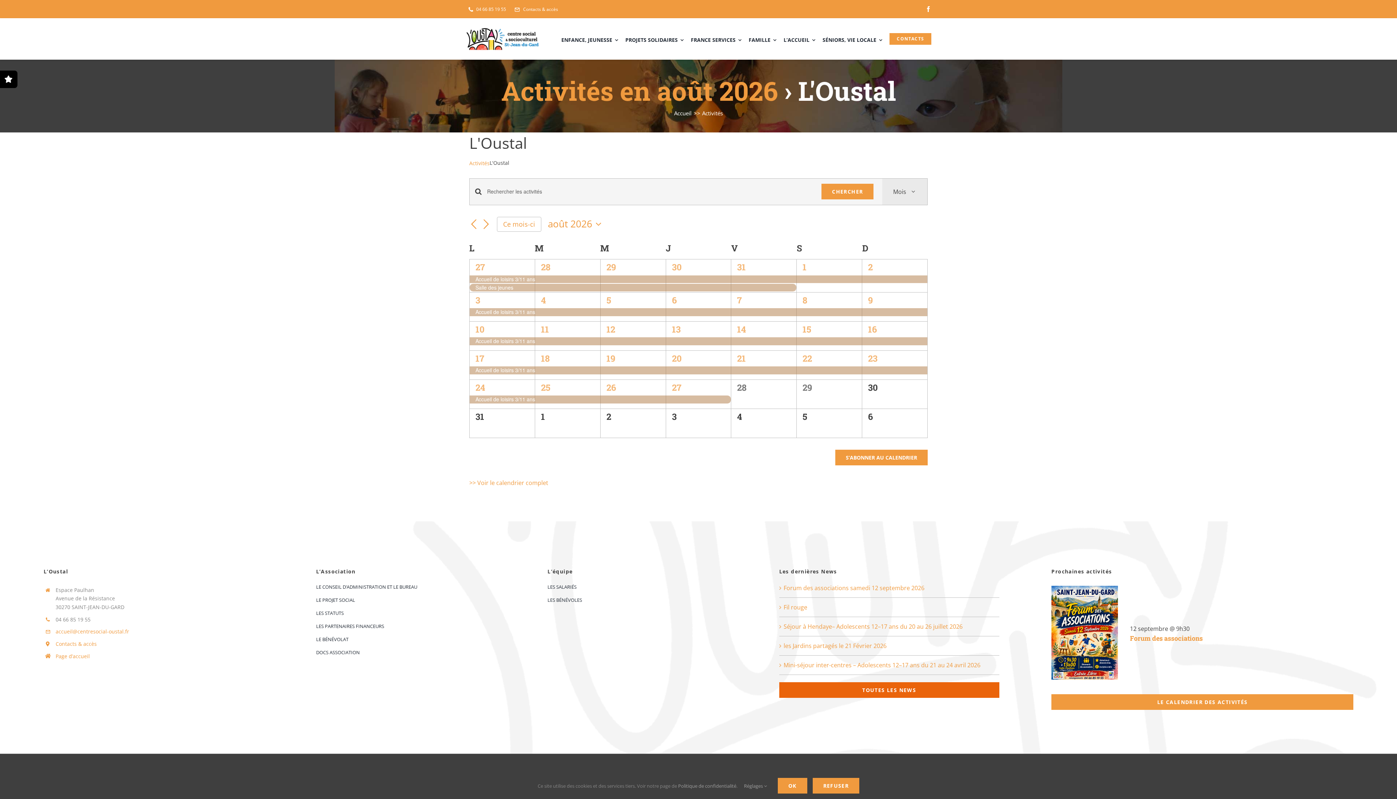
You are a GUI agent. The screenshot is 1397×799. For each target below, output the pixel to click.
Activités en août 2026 (639, 90)
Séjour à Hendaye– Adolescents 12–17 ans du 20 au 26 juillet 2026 (873, 627)
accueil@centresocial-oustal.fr (92, 631)
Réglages (754, 786)
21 (741, 358)
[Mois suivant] (486, 224)
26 (611, 387)
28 (545, 267)
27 (480, 267)
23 (872, 358)
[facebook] (928, 9)
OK (792, 785)
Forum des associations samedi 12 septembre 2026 (854, 588)
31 (741, 267)
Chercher (847, 191)
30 (677, 267)
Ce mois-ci (519, 224)
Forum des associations (1166, 638)
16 (872, 329)
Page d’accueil (73, 656)
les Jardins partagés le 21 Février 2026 (835, 646)
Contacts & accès (76, 643)
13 (676, 329)
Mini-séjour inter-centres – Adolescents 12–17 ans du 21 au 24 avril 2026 (882, 665)
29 (611, 267)
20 (677, 358)
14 (741, 329)
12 (610, 329)
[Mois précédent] (473, 224)
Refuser (836, 785)
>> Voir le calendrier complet (508, 483)
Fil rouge (795, 607)
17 (479, 358)
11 (545, 329)
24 (480, 387)
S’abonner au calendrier (881, 457)
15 (807, 329)
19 (610, 358)
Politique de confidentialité (707, 786)
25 (545, 387)
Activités (479, 163)
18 (545, 358)
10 (480, 329)
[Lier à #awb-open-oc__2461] (8, 79)
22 (807, 358)
